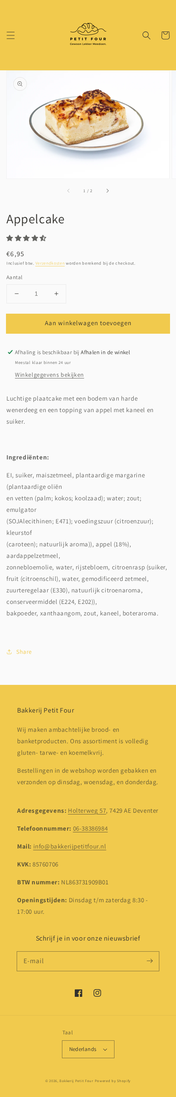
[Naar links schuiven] (68, 190)
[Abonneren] (149, 961)
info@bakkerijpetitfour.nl (69, 846)
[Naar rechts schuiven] (107, 190)
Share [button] (24, 651)
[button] (10, 35)
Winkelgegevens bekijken (49, 374)
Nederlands (83, 1049)
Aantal (14, 277)
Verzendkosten (50, 263)
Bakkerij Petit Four (76, 1080)
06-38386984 (90, 828)
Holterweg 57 (87, 810)
